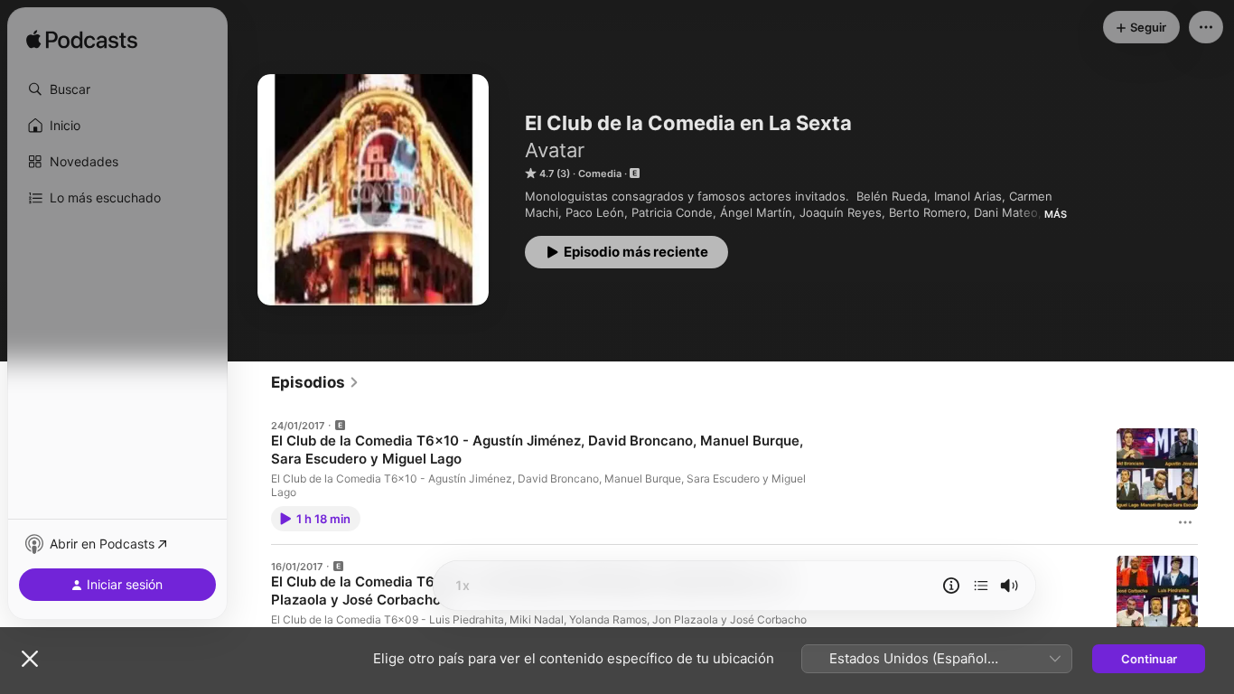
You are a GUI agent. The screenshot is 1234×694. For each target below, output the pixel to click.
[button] (117, 89)
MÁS (1055, 214)
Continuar (1149, 659)
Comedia (600, 173)
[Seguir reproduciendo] (981, 585)
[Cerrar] (30, 659)
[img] (81, 41)
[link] (315, 382)
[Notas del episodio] (951, 585)
